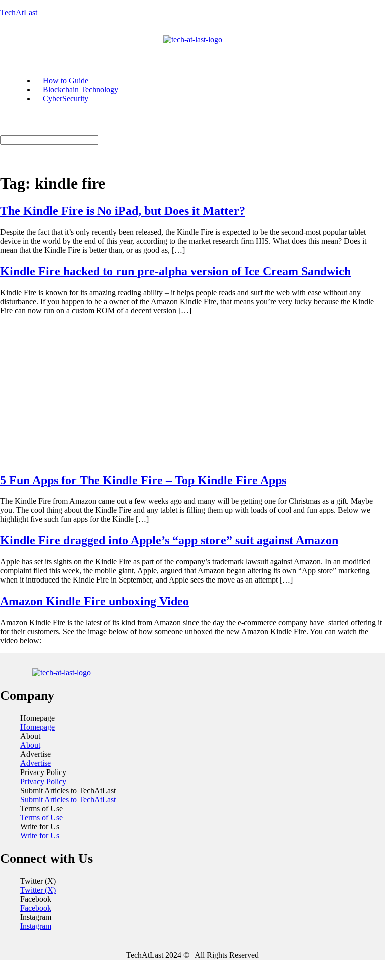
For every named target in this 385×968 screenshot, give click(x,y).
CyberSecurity (65, 98)
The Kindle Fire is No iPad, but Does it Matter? (122, 210)
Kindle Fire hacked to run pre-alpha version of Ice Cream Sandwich (175, 271)
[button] (104, 48)
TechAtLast (18, 12)
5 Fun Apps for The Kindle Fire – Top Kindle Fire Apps (143, 480)
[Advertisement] (192, 393)
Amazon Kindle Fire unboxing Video (94, 601)
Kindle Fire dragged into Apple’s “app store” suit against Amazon (169, 540)
